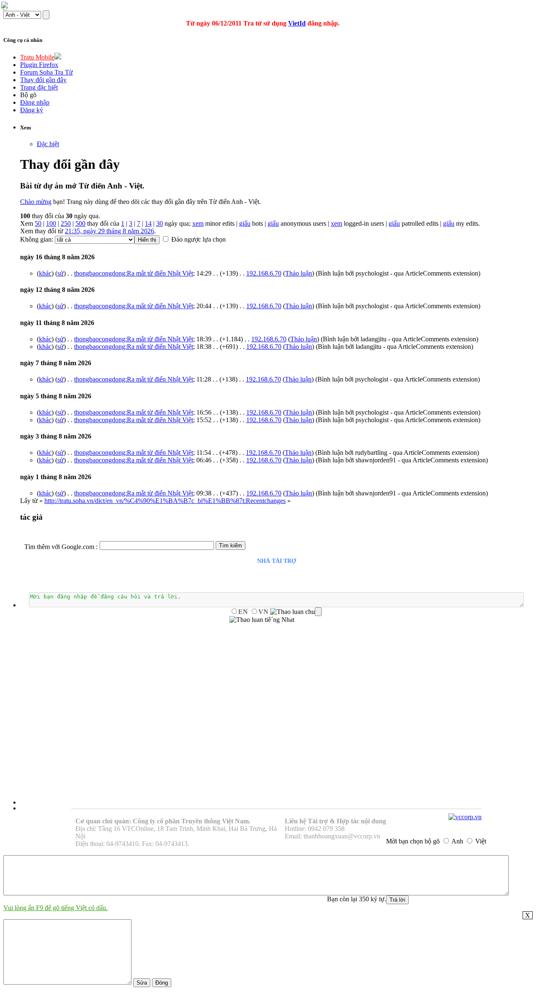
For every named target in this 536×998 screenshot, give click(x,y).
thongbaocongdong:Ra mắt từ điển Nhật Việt (133, 273)
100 (51, 223)
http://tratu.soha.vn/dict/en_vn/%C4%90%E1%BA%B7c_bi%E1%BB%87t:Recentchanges (165, 500)
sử (60, 273)
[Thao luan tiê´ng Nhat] (261, 620)
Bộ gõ (28, 94)
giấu (244, 223)
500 (80, 223)
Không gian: (36, 239)
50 (38, 223)
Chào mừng (36, 201)
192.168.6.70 (263, 273)
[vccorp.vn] (465, 816)
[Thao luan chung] (296, 612)
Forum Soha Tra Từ (46, 72)
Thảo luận (298, 273)
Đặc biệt (48, 143)
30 (159, 223)
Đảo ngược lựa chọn (198, 239)
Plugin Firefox (39, 64)
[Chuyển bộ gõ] (5, 6)
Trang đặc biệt (39, 87)
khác (45, 273)
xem (198, 223)
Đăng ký (31, 109)
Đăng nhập (34, 102)
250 (66, 223)
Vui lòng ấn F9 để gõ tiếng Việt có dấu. (55, 907)
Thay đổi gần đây (43, 79)
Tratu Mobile (37, 57)
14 (148, 223)
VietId (297, 23)
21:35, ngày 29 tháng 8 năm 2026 (109, 231)
